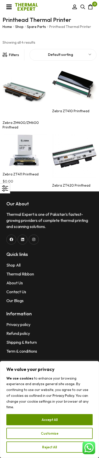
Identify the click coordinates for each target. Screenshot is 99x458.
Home (7, 26)
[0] (90, 6)
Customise (49, 433)
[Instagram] (34, 239)
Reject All (49, 447)
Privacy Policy (63, 395)
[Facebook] (11, 239)
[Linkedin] (22, 239)
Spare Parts (36, 26)
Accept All (50, 419)
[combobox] (63, 55)
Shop (19, 26)
